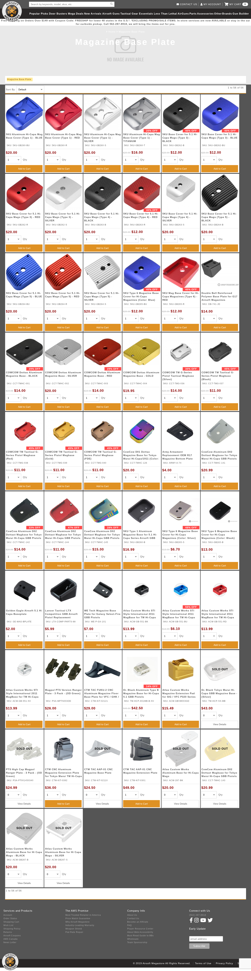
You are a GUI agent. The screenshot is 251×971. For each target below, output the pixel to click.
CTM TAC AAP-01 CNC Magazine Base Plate (98, 771)
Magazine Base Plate (132, 31)
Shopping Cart (11, 922)
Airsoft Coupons (12, 935)
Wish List (8, 925)
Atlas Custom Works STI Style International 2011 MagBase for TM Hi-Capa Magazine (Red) (217, 614)
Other (218, 13)
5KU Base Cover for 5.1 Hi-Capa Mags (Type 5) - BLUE (24, 295)
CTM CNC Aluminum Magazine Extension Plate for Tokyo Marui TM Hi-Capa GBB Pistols (63, 773)
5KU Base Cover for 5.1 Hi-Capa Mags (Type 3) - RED (23, 215)
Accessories (205, 13)
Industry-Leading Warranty (79, 925)
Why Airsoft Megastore (77, 922)
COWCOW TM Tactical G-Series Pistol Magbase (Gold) (61, 455)
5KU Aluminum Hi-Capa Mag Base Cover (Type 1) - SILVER (102, 138)
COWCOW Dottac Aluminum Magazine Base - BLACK (24, 374)
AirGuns (183, 13)
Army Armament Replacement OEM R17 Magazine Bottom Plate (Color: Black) (177, 455)
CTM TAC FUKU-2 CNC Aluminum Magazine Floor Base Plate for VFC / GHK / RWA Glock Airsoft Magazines (101, 694)
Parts (193, 13)
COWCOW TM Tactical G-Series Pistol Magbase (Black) (217, 376)
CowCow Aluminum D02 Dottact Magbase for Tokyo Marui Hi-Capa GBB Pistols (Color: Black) (24, 535)
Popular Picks (38, 13)
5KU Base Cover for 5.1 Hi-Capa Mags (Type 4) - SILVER (180, 217)
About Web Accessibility (140, 932)
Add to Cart (24, 168)
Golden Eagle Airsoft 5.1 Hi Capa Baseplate (24, 612)
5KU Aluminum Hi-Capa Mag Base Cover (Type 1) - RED (63, 136)
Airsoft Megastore (12, 11)
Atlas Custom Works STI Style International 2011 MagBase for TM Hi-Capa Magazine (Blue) (178, 614)
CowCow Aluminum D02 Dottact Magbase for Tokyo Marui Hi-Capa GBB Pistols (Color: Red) (63, 535)
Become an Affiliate (137, 922)
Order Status (10, 918)
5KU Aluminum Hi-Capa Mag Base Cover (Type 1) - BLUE (24, 136)
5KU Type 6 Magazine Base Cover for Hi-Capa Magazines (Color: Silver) (180, 534)
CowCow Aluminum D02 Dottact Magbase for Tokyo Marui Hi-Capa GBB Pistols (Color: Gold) (219, 773)
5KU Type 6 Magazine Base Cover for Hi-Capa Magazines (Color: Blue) (141, 296)
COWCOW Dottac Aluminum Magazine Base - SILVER (63, 374)
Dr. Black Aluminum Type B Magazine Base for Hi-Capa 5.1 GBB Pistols (141, 693)
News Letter (9, 942)
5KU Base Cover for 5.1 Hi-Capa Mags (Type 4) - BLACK (101, 217)
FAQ (129, 925)
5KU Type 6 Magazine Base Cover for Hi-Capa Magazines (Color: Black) (219, 534)
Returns (7, 932)
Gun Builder (241, 13)
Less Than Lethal (165, 13)
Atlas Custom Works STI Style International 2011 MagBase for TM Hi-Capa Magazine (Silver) (22, 694)
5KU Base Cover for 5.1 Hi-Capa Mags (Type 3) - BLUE (219, 136)
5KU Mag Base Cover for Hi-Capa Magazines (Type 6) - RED (180, 296)
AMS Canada (10, 939)
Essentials (146, 13)
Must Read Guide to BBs (140, 935)
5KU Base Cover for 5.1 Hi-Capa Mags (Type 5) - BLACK (219, 217)
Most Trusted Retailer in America (83, 915)
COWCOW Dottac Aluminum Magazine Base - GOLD (141, 374)
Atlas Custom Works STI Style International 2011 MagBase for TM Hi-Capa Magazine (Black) (139, 614)
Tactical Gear (129, 13)
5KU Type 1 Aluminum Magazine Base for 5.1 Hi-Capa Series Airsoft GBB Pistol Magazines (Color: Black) (140, 535)
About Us (132, 915)
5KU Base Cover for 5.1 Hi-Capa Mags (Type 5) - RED (62, 295)
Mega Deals (75, 13)
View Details (219, 724)
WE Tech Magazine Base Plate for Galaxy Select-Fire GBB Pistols (102, 614)
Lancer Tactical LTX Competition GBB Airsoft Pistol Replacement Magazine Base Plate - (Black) (61, 614)
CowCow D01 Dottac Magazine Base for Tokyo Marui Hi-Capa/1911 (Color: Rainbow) (141, 455)
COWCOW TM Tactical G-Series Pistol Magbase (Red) (22, 455)
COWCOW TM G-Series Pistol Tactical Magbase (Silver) (178, 376)
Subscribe (196, 932)
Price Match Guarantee (77, 918)
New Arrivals (92, 13)
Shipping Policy (11, 929)
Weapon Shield (73, 929)
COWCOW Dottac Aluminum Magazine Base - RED (102, 374)
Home (112, 31)
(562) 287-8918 (197, 915)
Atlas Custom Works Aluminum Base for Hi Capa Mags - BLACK (24, 852)
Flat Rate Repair (74, 932)
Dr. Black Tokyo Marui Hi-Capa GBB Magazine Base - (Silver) (219, 693)
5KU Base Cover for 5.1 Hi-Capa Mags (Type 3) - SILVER (62, 217)
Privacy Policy (224, 963)
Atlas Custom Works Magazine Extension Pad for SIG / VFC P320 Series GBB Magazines (179, 694)
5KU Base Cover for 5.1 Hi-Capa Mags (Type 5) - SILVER (101, 296)
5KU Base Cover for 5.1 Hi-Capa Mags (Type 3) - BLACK (180, 138)
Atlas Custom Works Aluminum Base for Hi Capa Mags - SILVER (63, 852)
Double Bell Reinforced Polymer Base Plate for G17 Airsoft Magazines (219, 296)
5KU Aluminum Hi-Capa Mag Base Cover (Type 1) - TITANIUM (141, 138)
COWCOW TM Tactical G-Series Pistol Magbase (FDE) (100, 455)
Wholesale (133, 939)
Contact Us (133, 918)
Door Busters (58, 13)
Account (7, 915)
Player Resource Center (140, 929)
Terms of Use (203, 963)
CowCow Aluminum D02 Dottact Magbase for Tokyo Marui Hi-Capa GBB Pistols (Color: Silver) (219, 455)
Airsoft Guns (111, 13)
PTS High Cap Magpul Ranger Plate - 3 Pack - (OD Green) (24, 773)
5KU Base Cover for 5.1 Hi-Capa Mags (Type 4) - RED (140, 215)
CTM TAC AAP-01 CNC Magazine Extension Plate (140, 771)
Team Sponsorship (137, 942)
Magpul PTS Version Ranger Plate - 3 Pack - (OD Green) (63, 692)
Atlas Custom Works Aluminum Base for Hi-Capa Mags (180, 773)
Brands (227, 13)
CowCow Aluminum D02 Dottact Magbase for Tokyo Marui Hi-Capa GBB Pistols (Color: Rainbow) (102, 535)
